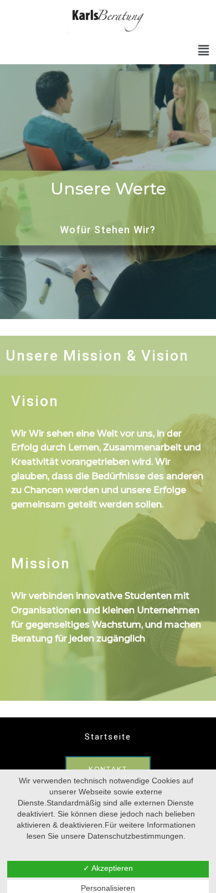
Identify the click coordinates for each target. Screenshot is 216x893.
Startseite (108, 737)
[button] (203, 50)
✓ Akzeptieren (108, 868)
